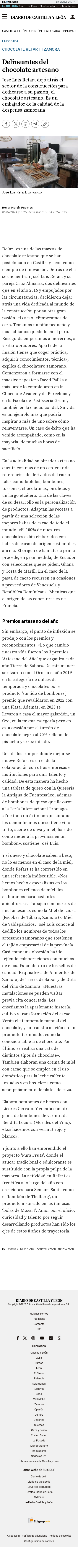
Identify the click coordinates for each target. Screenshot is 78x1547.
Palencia (39, 1378)
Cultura (39, 1414)
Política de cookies (60, 1535)
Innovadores (39, 1450)
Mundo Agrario (39, 1445)
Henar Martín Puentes (17, 207)
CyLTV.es (39, 1497)
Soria (39, 1394)
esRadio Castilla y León (39, 1502)
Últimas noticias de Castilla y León (39, 1461)
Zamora (13, 1249)
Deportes (39, 1419)
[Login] (72, 17)
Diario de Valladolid (39, 1481)
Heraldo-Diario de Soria (39, 1492)
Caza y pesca (39, 1430)
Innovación (66, 1249)
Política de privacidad (34, 1535)
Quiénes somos (39, 1313)
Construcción (46, 1249)
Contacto (39, 1324)
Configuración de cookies (39, 1541)
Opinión (35, 31)
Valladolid (39, 1399)
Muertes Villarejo (49, 6)
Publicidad (39, 1318)
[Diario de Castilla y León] (38, 17)
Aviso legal (13, 1535)
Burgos (39, 1363)
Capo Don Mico (28, 6)
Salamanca (39, 1383)
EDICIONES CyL (64, 2)
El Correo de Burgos (39, 1486)
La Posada (52, 31)
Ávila (39, 1357)
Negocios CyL (39, 1456)
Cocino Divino (39, 1435)
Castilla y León (14, 31)
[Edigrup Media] (39, 1520)
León (39, 1368)
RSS (39, 1329)
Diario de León (39, 1476)
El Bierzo (39, 1373)
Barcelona (27, 1249)
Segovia (39, 1388)
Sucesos (39, 1425)
